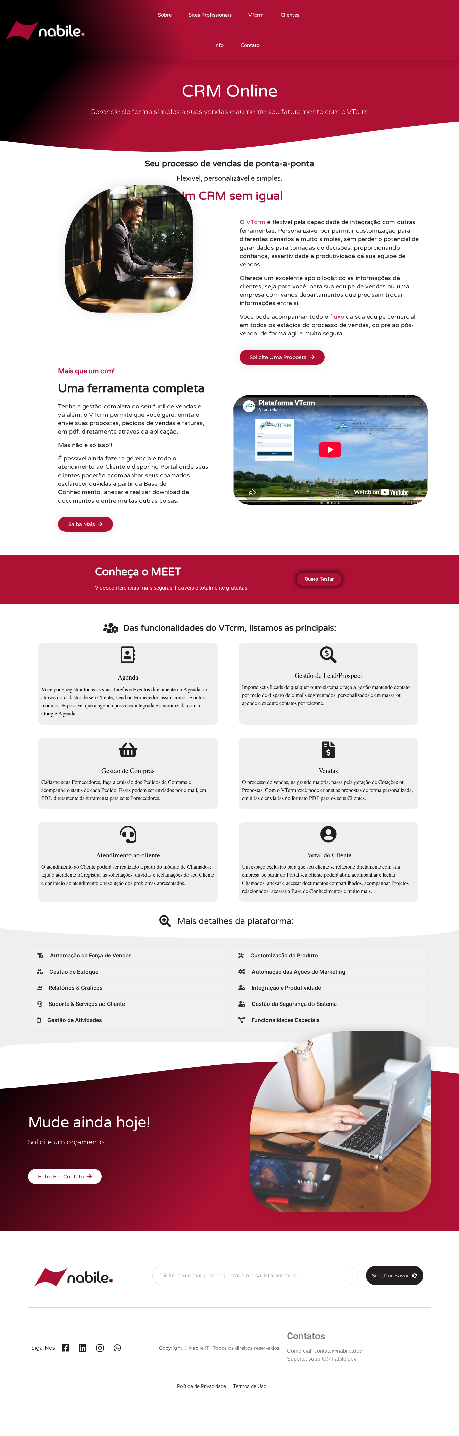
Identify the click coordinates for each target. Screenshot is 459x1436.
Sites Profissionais (210, 15)
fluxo (337, 316)
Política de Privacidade (201, 1386)
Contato (250, 45)
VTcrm (256, 15)
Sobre (165, 15)
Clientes (290, 15)
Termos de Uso (249, 1386)
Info (219, 45)
